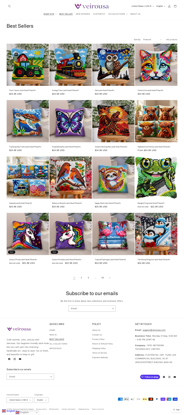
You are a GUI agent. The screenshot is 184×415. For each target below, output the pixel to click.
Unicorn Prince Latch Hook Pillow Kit (23, 260)
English (24, 412)
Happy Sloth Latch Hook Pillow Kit (108, 203)
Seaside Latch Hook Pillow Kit (20, 203)
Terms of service (98, 409)
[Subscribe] (113, 309)
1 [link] (74, 278)
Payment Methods (100, 357)
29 (103, 278)
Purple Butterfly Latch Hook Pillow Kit (66, 147)
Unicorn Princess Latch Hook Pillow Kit (66, 260)
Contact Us (97, 335)
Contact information (69, 409)
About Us (96, 330)
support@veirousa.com (154, 330)
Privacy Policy (98, 339)
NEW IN (53, 335)
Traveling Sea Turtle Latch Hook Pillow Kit (25, 147)
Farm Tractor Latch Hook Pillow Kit (22, 90)
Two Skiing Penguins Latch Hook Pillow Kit (154, 260)
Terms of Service (99, 353)
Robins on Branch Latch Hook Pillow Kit (67, 203)
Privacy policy (41, 409)
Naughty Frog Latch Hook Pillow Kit (151, 203)
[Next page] (110, 278)
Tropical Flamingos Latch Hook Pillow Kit (110, 260)
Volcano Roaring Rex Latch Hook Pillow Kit (111, 147)
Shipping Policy (99, 348)
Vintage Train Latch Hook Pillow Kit (65, 90)
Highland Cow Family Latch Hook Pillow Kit (154, 147)
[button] (9, 6)
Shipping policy (83, 409)
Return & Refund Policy (102, 344)
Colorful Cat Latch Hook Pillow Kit (150, 90)
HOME (52, 330)
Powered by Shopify (26, 409)
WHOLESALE (55, 348)
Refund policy (54, 409)
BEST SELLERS (56, 339)
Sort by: (137, 40)
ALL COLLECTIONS (58, 344)
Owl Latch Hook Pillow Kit (104, 90)
